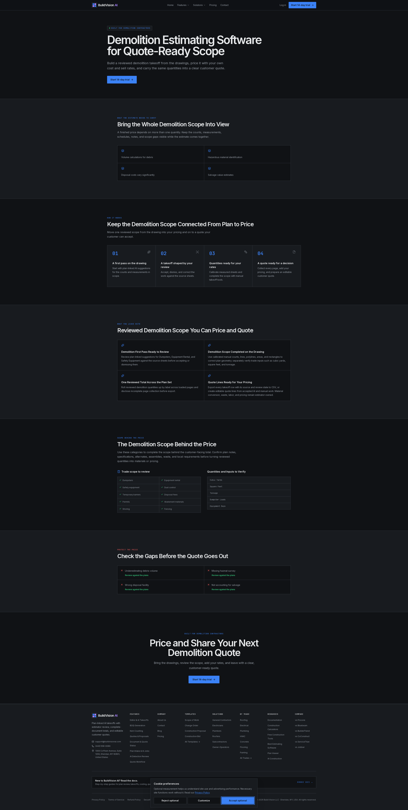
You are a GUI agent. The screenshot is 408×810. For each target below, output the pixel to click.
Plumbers (216, 731)
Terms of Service (116, 800)
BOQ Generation (137, 725)
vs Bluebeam (301, 725)
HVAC (242, 736)
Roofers (216, 736)
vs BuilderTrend (302, 731)
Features (181, 5)
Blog (159, 731)
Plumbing (244, 731)
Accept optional (238, 800)
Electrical (244, 725)
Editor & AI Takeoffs (139, 720)
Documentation (275, 720)
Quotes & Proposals (139, 736)
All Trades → (246, 758)
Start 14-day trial (300, 5)
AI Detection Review (139, 756)
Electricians (217, 725)
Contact (224, 5)
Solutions (198, 5)
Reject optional (170, 800)
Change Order (191, 725)
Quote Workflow (137, 762)
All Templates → (192, 742)
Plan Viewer (273, 753)
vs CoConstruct (302, 736)
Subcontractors (219, 742)
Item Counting (136, 731)
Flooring (244, 747)
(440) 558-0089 (102, 746)
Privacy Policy (98, 800)
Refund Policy (134, 800)
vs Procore (300, 720)
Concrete (244, 742)
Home (170, 5)
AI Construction (275, 758)
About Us (161, 720)
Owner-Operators (220, 747)
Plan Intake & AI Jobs (139, 751)
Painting (244, 752)
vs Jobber (300, 747)
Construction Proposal (195, 731)
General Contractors (221, 720)
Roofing (244, 720)
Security (147, 800)
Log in (283, 5)
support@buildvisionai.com (108, 741)
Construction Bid (192, 736)
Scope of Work (192, 720)
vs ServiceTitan (302, 742)
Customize (204, 800)
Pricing (213, 5)
